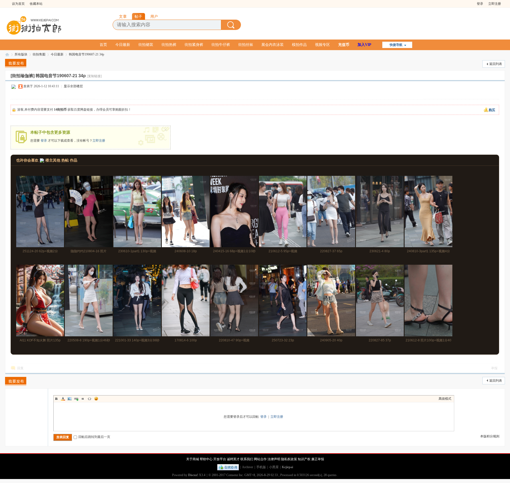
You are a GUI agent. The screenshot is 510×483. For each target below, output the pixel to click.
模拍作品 (299, 45)
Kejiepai (287, 467)
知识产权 (304, 459)
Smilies (96, 398)
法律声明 (273, 459)
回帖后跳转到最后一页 (94, 437)
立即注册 (494, 4)
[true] (231, 25)
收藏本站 (36, 4)
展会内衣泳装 (272, 45)
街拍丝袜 (245, 45)
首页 (103, 45)
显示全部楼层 (73, 86)
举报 (494, 368)
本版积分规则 (489, 436)
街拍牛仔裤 (220, 45)
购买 (492, 110)
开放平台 (219, 459)
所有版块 (21, 54)
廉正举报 (317, 459)
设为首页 (18, 4)
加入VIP (364, 45)
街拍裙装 (145, 45)
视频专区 (322, 45)
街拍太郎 (7, 54)
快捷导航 (396, 45)
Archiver (247, 467)
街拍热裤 (169, 45)
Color (63, 398)
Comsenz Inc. (235, 475)
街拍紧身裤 (194, 45)
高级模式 (445, 399)
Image (69, 398)
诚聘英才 (233, 459)
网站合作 (260, 459)
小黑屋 (274, 467)
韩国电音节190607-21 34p (86, 54)
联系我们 (246, 459)
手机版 (261, 467)
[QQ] (228, 467)
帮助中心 (206, 459)
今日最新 (122, 45)
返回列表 (495, 64)
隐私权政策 (289, 459)
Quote (83, 398)
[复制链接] (94, 76)
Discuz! (193, 475)
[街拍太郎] (34, 24)
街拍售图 (39, 54)
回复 (20, 368)
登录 (480, 4)
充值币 (343, 45)
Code (89, 398)
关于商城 (192, 459)
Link (76, 398)
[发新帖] (15, 63)
